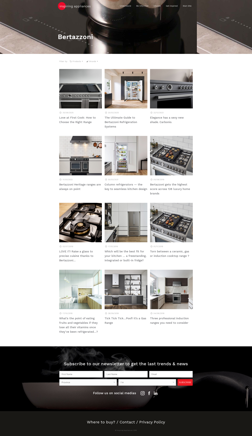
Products (76, 61)
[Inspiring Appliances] (74, 6)
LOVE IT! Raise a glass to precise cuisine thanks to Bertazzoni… (76, 256)
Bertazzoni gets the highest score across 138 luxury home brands (170, 189)
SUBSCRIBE (185, 382)
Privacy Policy (152, 422)
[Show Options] (114, 382)
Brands (92, 61)
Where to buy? (101, 422)
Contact (127, 422)
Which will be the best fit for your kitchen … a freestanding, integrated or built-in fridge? (125, 256)
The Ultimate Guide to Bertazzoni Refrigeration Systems (121, 122)
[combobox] (87, 382)
